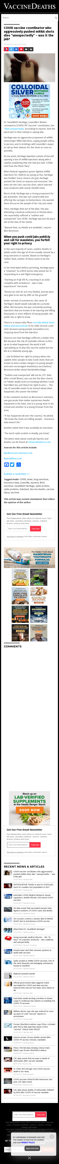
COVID (23, 479)
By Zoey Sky (27, 1064)
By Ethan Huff (27, 879)
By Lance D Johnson (30, 945)
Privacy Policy (28, 1143)
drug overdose (40, 479)
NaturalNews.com (13, 458)
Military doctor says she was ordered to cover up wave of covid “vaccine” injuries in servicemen (33, 1013)
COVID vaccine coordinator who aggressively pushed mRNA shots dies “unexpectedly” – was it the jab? (34, 874)
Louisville (24, 482)
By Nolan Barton (28, 1043)
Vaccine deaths (37, 489)
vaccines (15, 492)
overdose (8, 486)
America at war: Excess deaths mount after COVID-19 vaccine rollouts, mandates (32, 1038)
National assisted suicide (24, 974)
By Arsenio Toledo (30, 1006)
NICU (42, 482)
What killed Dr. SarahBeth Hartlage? (29, 929)
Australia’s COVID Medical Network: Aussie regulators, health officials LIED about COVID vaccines (33, 897)
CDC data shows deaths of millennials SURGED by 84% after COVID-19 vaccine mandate (33, 1091)
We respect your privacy (37, 1129)
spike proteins (11, 489)
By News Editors (29, 932)
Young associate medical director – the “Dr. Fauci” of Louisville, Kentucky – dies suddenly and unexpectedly (33, 939)
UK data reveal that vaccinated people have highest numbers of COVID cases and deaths (32, 909)
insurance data (11, 482)
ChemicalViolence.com (39, 442)
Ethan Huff (21, 44)
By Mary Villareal (29, 956)
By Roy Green (28, 1085)
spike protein (42, 486)
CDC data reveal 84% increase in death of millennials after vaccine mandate (31, 1059)
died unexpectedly (14, 129)
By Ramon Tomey (29, 903)
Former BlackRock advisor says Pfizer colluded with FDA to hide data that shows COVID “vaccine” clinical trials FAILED (34, 1026)
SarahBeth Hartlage (24, 486)
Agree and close (32, 1148)
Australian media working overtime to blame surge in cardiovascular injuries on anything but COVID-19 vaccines (34, 1001)
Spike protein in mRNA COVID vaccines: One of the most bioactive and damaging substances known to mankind (33, 963)
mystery (34, 482)
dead (29, 479)
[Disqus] (29, 684)
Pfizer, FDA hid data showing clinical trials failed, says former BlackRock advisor (31, 1049)
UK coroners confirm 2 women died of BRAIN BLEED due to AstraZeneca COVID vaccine (33, 920)
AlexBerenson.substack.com (18, 453)
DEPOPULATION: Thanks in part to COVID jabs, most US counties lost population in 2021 (33, 885)
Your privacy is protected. (15, 536)
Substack (24, 489)
